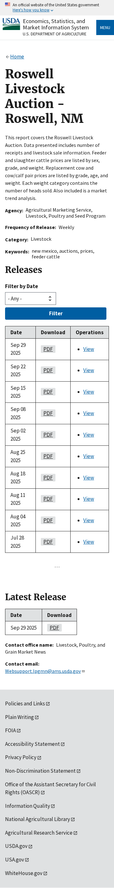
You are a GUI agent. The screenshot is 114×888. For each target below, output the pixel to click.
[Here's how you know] (57, 7)
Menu (105, 27)
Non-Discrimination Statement (40, 770)
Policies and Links (25, 703)
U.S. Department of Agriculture (54, 34)
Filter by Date (21, 286)
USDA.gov (16, 846)
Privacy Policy (20, 757)
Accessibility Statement (32, 743)
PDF (47, 349)
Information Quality (27, 805)
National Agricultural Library (37, 819)
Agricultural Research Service (39, 832)
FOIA (10, 730)
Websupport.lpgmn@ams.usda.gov (43, 671)
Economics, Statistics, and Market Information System (56, 24)
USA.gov (14, 859)
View (88, 349)
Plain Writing (19, 717)
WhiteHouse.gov (23, 873)
